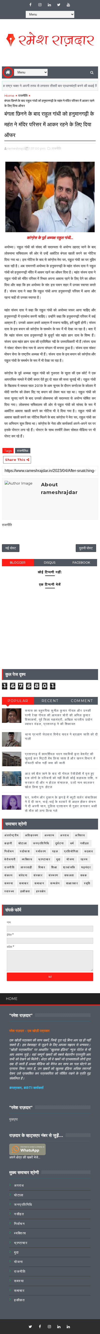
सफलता (69, 875)
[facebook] (30, 4)
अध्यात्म (49, 835)
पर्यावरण (41, 851)
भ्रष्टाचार (44, 859)
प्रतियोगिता (71, 851)
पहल (55, 851)
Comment (82, 701)
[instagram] (39, 4)
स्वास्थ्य (9, 891)
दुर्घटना (59, 843)
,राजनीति (56, 148)
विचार (41, 867)
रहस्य (84, 859)
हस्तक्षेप (41, 891)
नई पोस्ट (10, 548)
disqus (49, 562)
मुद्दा (58, 859)
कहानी (8, 843)
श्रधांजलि (69, 867)
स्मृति (87, 883)
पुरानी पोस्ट (86, 548)
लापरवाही (26, 867)
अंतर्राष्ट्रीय (11, 835)
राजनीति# (22, 451)
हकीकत (25, 891)
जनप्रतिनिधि (41, 843)
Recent (50, 701)
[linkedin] (49, 4)
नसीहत (84, 843)
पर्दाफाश (25, 851)
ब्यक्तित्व (27, 859)
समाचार (23, 883)
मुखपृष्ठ (13, 1119)
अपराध (64, 835)
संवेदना (23, 875)
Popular (18, 701)
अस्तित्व (80, 835)
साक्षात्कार (72, 883)
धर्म (72, 843)
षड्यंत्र (86, 867)
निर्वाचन (9, 851)
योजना (71, 859)
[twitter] (58, 4)
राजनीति (22, 95)
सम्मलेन (55, 883)
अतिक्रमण (31, 835)
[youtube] (68, 4)
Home (9, 95)
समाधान (39, 883)
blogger (17, 562)
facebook (81, 562)
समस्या (8, 883)
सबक (83, 875)
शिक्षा (54, 867)
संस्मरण (53, 875)
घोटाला (22, 843)
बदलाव (88, 851)
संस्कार (37, 875)
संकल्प (8, 875)
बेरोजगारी (10, 859)
